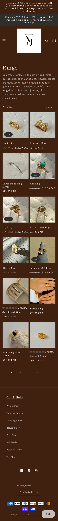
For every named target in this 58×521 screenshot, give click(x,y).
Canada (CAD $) (27, 492)
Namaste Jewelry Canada (24, 515)
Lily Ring (7, 227)
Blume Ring (8, 268)
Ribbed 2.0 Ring (38, 355)
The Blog (11, 457)
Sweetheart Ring (11, 312)
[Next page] (46, 372)
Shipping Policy (14, 420)
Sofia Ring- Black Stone (12, 354)
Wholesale (11, 442)
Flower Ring (36, 308)
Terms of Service (14, 413)
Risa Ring (34, 183)
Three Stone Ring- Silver (12, 185)
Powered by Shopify (40, 515)
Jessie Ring (8, 143)
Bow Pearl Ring (37, 143)
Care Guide (12, 435)
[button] (4, 40)
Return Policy (13, 427)
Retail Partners (14, 449)
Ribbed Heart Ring (39, 227)
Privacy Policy (13, 405)
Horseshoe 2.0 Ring (40, 268)
